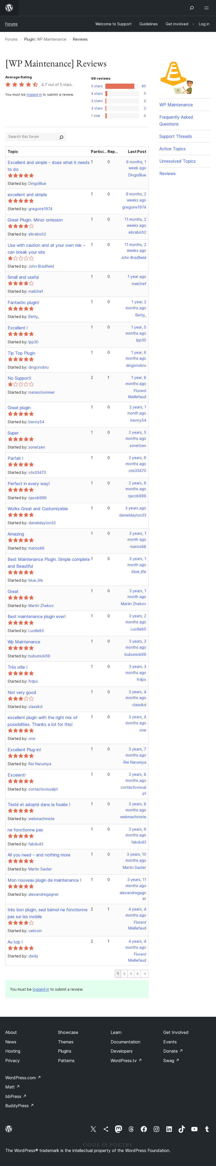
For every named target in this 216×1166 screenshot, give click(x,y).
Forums (11, 24)
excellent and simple (27, 194)
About (11, 1032)
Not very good (22, 692)
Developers (121, 1051)
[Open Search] (191, 8)
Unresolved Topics (177, 161)
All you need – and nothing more (39, 854)
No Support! (19, 378)
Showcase (68, 1032)
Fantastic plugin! (23, 302)
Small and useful (23, 277)
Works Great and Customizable (38, 508)
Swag (171, 1060)
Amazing (16, 534)
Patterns (66, 1060)
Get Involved (176, 1032)
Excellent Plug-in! (24, 749)
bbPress (16, 1096)
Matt (12, 1087)
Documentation (125, 1041)
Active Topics (172, 148)
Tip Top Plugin (21, 353)
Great (13, 591)
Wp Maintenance (24, 641)
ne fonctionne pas (25, 829)
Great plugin (19, 407)
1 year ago (136, 276)
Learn (116, 1032)
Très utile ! (17, 667)
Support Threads (175, 136)
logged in (34, 95)
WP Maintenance (51, 39)
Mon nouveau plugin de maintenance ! (44, 880)
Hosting (12, 1051)
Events (170, 1041)
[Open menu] (207, 8)
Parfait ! (15, 458)
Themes (65, 1041)
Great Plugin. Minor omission (35, 220)
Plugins (64, 1051)
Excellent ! (18, 327)
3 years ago (135, 508)
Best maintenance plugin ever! (37, 616)
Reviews (167, 173)
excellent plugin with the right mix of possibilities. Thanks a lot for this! (42, 721)
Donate (173, 1051)
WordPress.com (23, 1077)
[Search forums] (61, 136)
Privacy (12, 1060)
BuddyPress (19, 1105)
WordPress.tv (126, 1060)
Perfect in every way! (29, 483)
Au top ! (15, 942)
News (10, 1041)
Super (13, 433)
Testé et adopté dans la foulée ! (39, 804)
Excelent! (17, 775)
